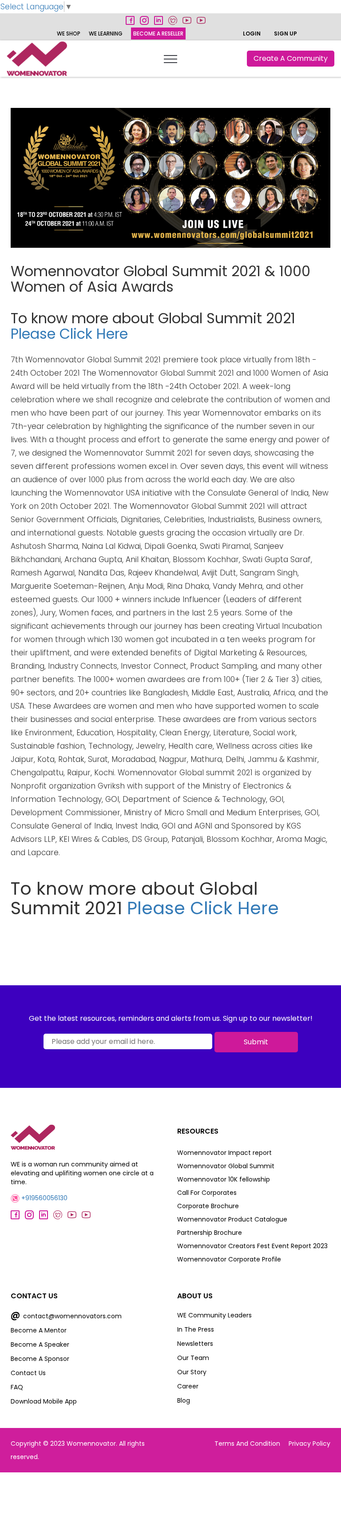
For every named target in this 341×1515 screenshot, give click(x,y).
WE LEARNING (106, 33)
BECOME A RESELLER (158, 33)
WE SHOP (68, 33)
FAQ (17, 1387)
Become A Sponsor (40, 1358)
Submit (256, 1042)
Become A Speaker (40, 1344)
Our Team (193, 1357)
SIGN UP (285, 33)
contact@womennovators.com (66, 1316)
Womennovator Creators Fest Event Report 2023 (252, 1245)
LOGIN (252, 33)
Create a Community (291, 58)
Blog (183, 1400)
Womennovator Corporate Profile (229, 1259)
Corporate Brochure (208, 1206)
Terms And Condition (247, 1443)
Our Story (191, 1372)
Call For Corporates (207, 1192)
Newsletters (195, 1343)
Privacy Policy (309, 1443)
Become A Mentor (39, 1330)
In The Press (195, 1329)
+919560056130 (43, 1198)
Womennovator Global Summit (225, 1166)
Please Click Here (69, 334)
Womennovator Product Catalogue (232, 1219)
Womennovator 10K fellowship (223, 1179)
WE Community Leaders (214, 1315)
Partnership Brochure (209, 1232)
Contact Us (28, 1372)
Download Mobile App (44, 1401)
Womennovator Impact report (224, 1152)
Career (187, 1386)
